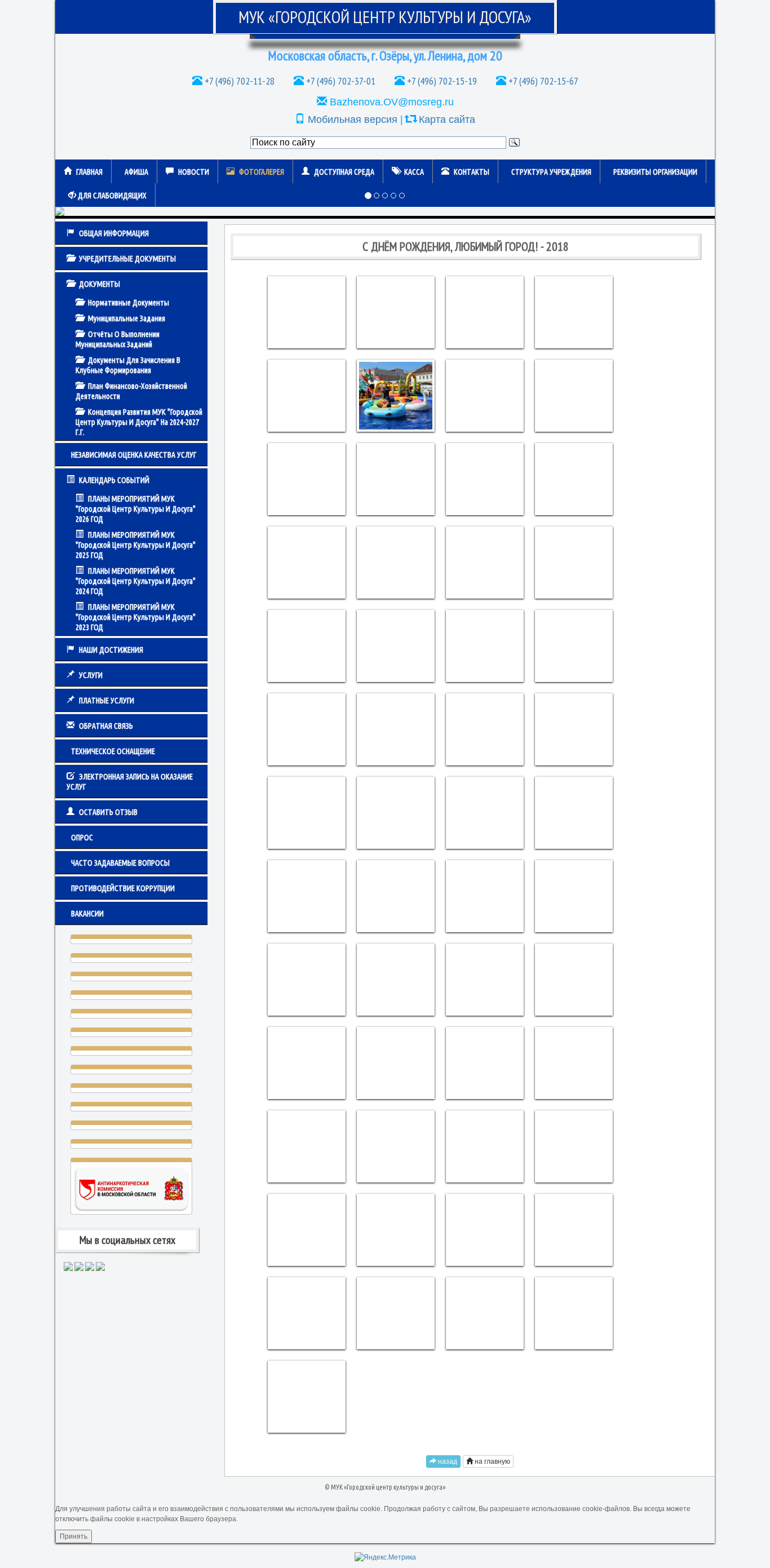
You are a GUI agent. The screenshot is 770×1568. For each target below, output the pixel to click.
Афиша (136, 171)
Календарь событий (114, 480)
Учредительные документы (127, 258)
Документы (99, 284)
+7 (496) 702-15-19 (441, 80)
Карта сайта (447, 119)
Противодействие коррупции (123, 888)
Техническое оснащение (113, 751)
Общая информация (114, 233)
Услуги (91, 675)
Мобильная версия (352, 119)
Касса (414, 171)
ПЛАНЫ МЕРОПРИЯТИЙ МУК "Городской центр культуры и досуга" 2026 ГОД (136, 509)
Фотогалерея (261, 171)
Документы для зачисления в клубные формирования (128, 365)
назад (446, 1461)
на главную (491, 1461)
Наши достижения (111, 649)
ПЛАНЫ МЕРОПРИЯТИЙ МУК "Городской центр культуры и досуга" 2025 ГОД (136, 545)
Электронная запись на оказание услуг (130, 781)
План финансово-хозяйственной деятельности (131, 391)
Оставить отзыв (108, 812)
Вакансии (87, 913)
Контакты (471, 171)
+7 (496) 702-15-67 (542, 80)
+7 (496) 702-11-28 (238, 80)
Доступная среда (344, 171)
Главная (89, 171)
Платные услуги (106, 700)
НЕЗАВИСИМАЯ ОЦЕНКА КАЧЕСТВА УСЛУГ (133, 454)
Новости (193, 171)
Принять (73, 1536)
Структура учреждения (551, 171)
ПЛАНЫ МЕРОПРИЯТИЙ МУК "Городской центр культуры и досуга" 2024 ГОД (136, 581)
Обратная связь (106, 725)
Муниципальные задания (126, 318)
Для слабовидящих (111, 195)
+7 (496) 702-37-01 (339, 80)
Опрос (82, 837)
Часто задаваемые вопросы (120, 862)
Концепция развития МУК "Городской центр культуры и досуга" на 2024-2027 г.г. (139, 422)
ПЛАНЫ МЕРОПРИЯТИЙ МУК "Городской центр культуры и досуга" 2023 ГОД (136, 617)
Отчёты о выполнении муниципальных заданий (118, 339)
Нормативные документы (128, 302)
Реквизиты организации (655, 171)
